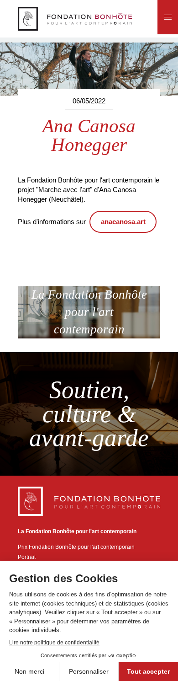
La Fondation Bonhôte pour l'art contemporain (89, 312)
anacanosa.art (123, 221)
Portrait (27, 557)
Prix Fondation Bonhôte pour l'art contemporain (76, 547)
